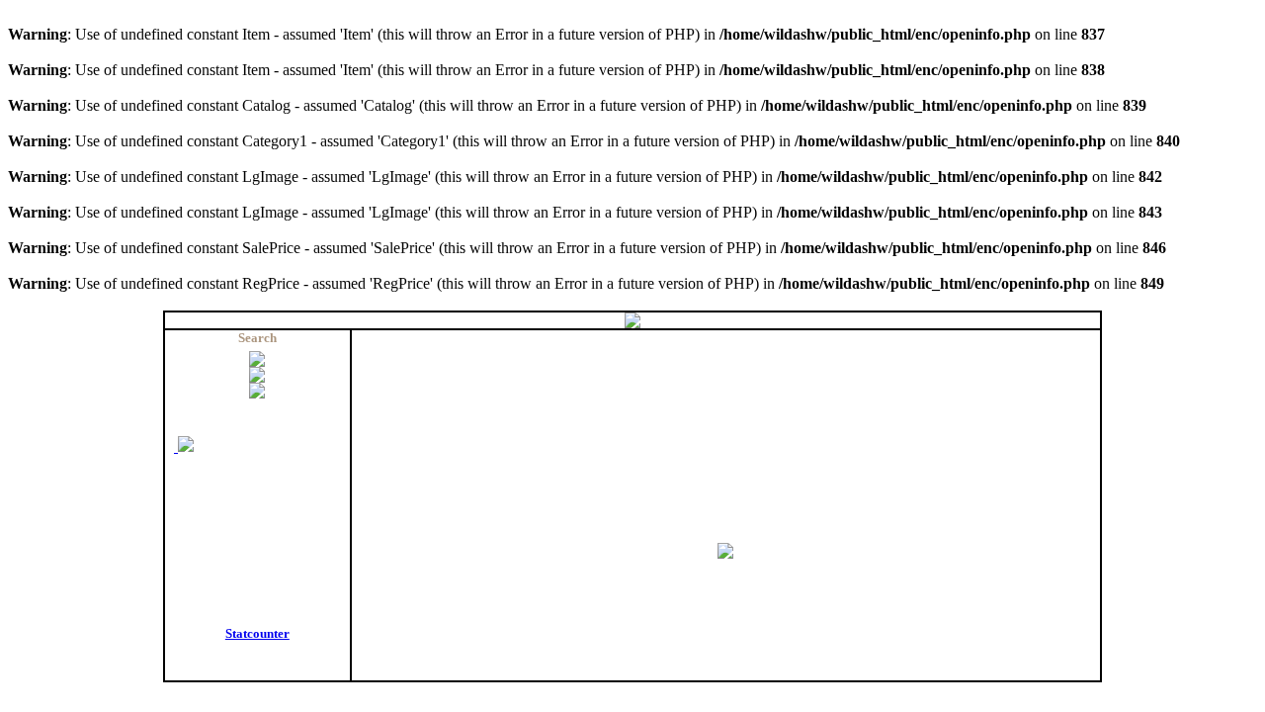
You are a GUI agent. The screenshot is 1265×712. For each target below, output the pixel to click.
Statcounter (257, 633)
